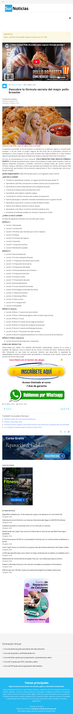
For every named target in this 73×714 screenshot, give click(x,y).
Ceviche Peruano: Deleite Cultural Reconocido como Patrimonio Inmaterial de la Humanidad (36, 425)
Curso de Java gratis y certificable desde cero (19, 653)
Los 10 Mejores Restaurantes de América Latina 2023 (23, 427)
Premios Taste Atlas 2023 (13, 422)
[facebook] (2, 2)
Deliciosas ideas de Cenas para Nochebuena (19, 419)
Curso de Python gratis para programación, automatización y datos (28, 657)
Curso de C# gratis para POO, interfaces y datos (21, 662)
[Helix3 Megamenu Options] (70, 18)
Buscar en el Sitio (36, 706)
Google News (50, 711)
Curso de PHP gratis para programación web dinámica (23, 666)
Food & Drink (16, 85)
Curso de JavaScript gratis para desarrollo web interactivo (24, 649)
